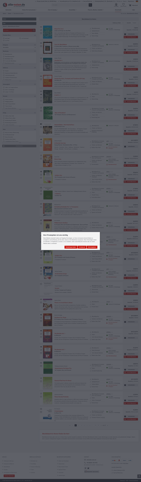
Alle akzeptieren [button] (92, 247)
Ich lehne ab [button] (82, 247)
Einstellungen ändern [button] (71, 247)
